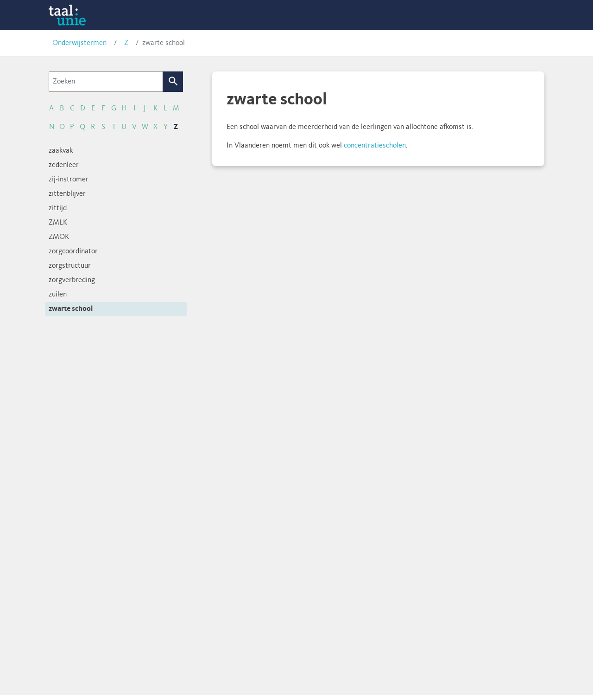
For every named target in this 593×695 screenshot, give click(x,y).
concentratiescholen (375, 145)
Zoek (173, 81)
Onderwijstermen (79, 43)
